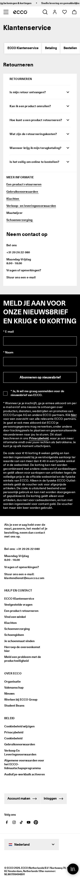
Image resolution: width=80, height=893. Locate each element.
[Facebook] (6, 822)
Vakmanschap (13, 687)
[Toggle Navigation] (6, 12)
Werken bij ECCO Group (20, 699)
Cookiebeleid (13, 738)
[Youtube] (28, 822)
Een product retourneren (24, 184)
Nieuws (9, 693)
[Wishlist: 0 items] (64, 12)
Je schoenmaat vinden (19, 641)
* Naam (8, 352)
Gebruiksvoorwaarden (22, 191)
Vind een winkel (15, 616)
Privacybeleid (39, 438)
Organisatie (12, 681)
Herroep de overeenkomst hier (22, 649)
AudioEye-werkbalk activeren (24, 774)
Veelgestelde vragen (18, 604)
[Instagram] (14, 822)
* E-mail (8, 331)
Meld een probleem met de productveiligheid (22, 658)
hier (74, 415)
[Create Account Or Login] (54, 12)
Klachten (13, 198)
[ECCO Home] (20, 12)
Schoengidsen (14, 634)
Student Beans (14, 705)
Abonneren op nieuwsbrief (40, 377)
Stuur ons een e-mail (21, 277)
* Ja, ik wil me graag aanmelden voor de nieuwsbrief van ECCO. (37, 393)
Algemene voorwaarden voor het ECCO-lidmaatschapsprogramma (24, 764)
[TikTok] (21, 822)
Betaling (51, 48)
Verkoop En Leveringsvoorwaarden (20, 752)
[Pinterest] (35, 822)
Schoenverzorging (19, 220)
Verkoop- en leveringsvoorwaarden (31, 205)
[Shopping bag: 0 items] (74, 12)
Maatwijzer (14, 213)
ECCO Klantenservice (22, 48)
